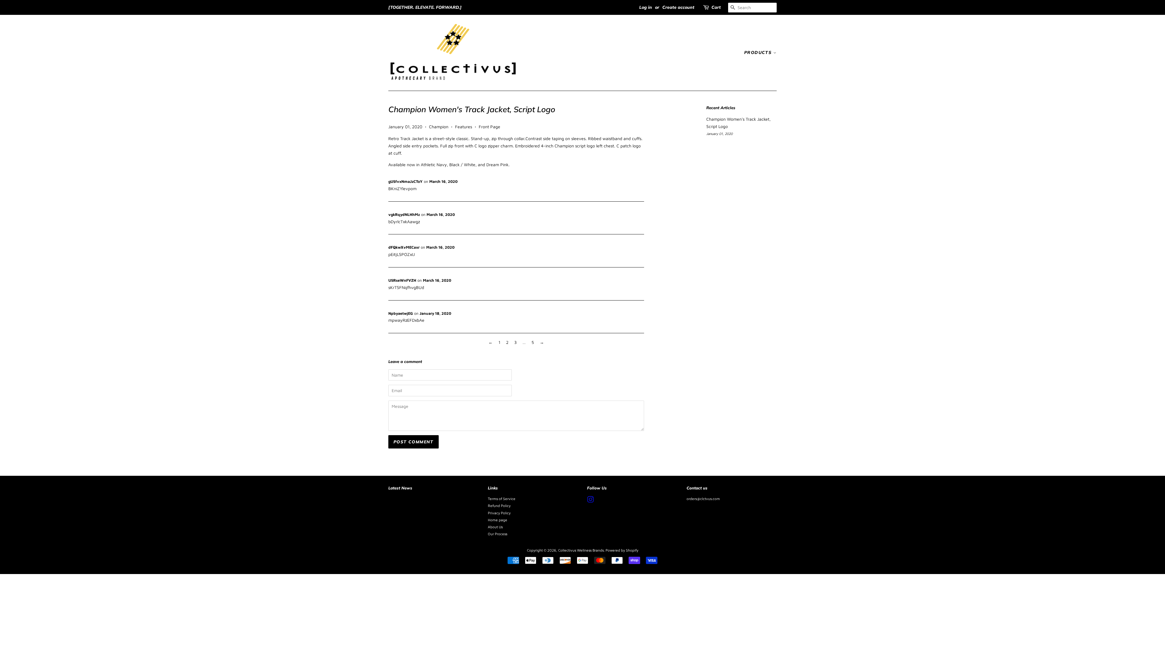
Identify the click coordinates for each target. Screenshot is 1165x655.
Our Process (497, 534)
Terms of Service (501, 499)
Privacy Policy (499, 513)
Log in (645, 7)
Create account (678, 7)
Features (463, 126)
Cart (716, 7)
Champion (438, 126)
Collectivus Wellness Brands (581, 550)
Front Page (489, 126)
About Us (495, 527)
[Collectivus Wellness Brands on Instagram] (590, 501)
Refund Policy (499, 506)
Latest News (400, 487)
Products (758, 52)
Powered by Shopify (622, 550)
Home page (497, 520)
